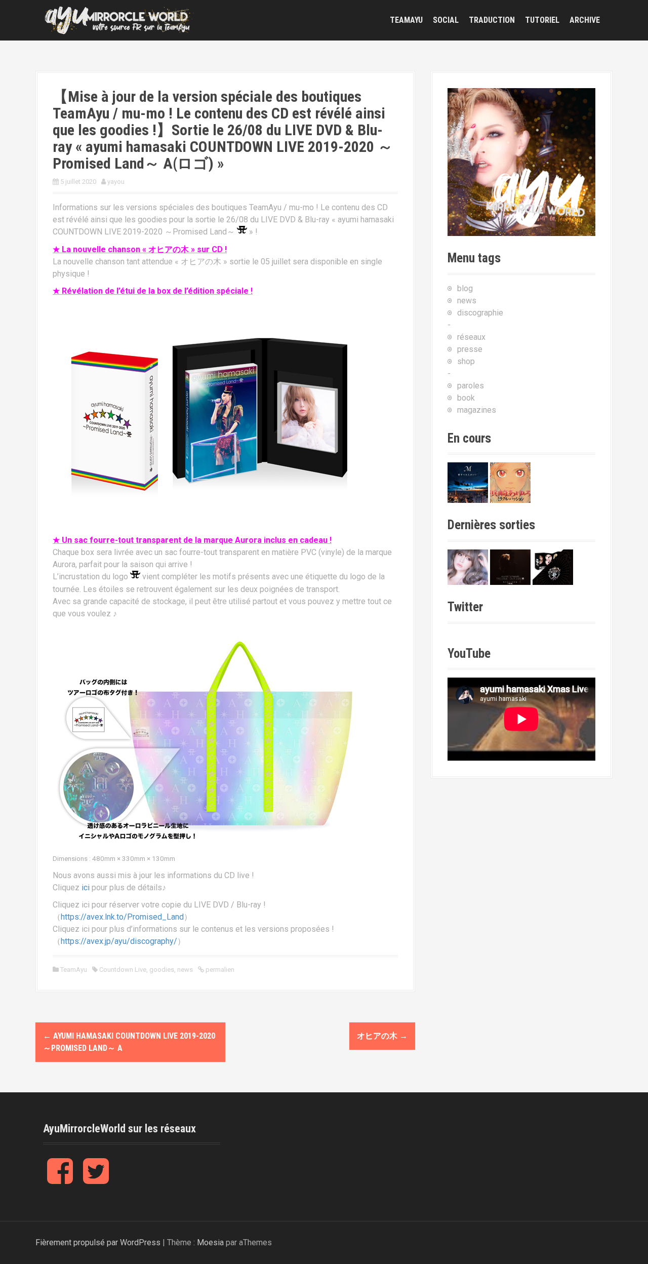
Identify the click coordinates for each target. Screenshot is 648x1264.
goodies (161, 969)
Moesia (210, 1242)
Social (446, 20)
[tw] (96, 1179)
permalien (219, 969)
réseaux (471, 337)
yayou (116, 181)
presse (469, 349)
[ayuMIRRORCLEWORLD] (119, 19)
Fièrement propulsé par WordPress (97, 1242)
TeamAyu (406, 20)
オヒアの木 (382, 1036)
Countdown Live (122, 969)
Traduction (492, 20)
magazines (476, 410)
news (185, 969)
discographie (480, 313)
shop (466, 361)
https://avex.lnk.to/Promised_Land (122, 917)
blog (465, 288)
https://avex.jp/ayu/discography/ (119, 941)
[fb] (60, 1179)
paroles (470, 385)
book (466, 398)
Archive (585, 20)
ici (86, 887)
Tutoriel (542, 20)
